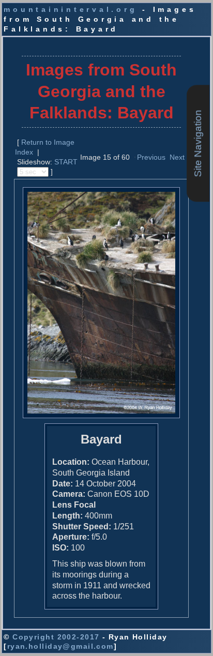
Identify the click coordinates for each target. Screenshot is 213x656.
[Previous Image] (135, 156)
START (66, 162)
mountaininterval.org (70, 9)
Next (177, 157)
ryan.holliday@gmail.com (60, 646)
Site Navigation (197, 143)
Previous (151, 157)
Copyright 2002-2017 (55, 637)
